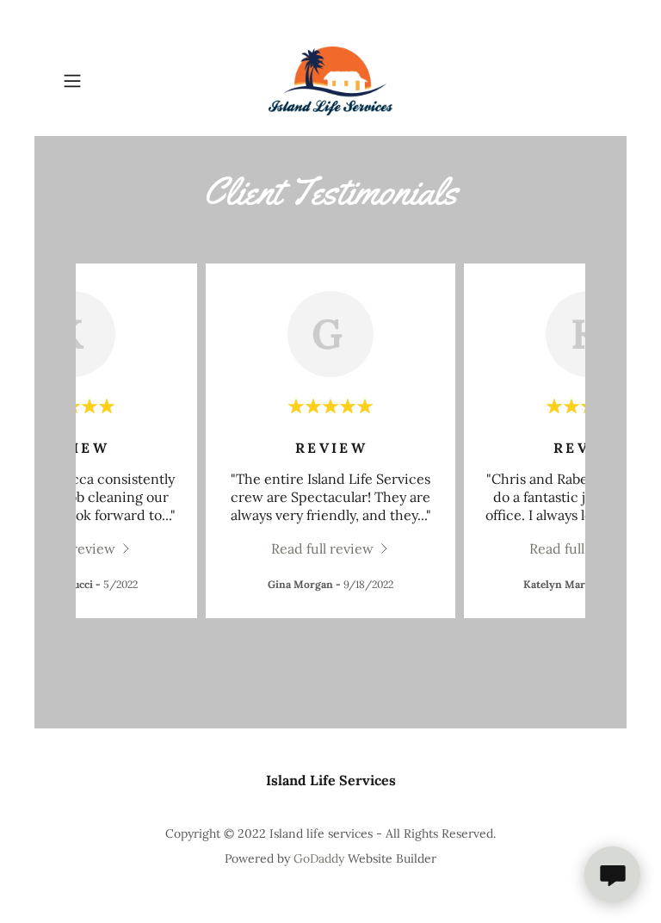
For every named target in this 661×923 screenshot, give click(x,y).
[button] (96, 81)
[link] (330, 80)
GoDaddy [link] (318, 858)
